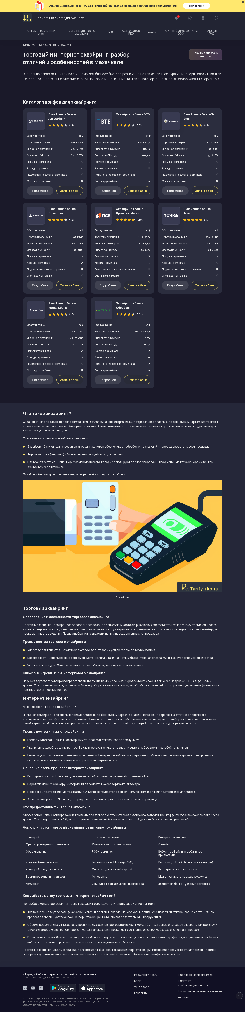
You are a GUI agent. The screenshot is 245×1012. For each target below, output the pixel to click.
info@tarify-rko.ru (145, 975)
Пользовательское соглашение (200, 991)
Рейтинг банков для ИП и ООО (181, 32)
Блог (137, 981)
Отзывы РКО (212, 32)
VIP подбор (141, 987)
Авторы (183, 997)
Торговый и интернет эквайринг (82, 32)
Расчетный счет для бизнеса (60, 17)
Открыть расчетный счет (41, 32)
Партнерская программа (195, 975)
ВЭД (111, 32)
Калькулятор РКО (131, 32)
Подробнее (196, 5)
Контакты (140, 993)
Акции (152, 32)
